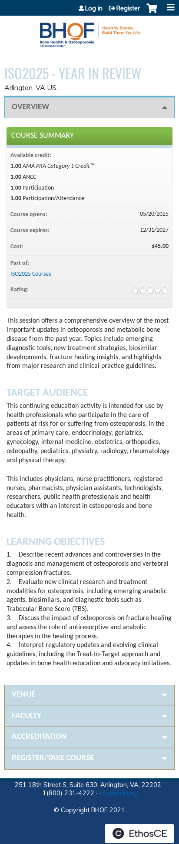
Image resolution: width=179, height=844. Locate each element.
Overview (30, 107)
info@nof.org (118, 793)
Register (128, 8)
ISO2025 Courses (30, 274)
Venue (23, 695)
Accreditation (39, 737)
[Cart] (151, 12)
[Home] (89, 32)
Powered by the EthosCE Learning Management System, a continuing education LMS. (139, 833)
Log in (94, 8)
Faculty (26, 716)
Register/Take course (53, 758)
